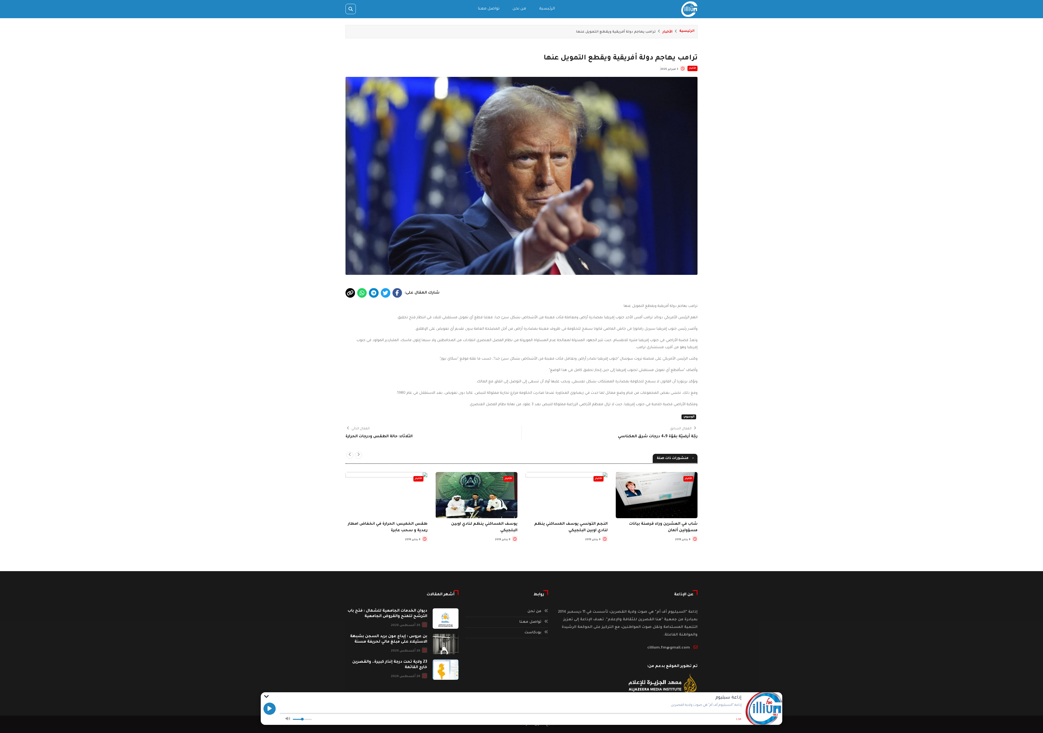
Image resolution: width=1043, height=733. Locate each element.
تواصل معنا (488, 9)
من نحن (519, 9)
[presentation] (358, 455)
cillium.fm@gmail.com (668, 648)
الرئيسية (547, 9)
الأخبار (667, 32)
